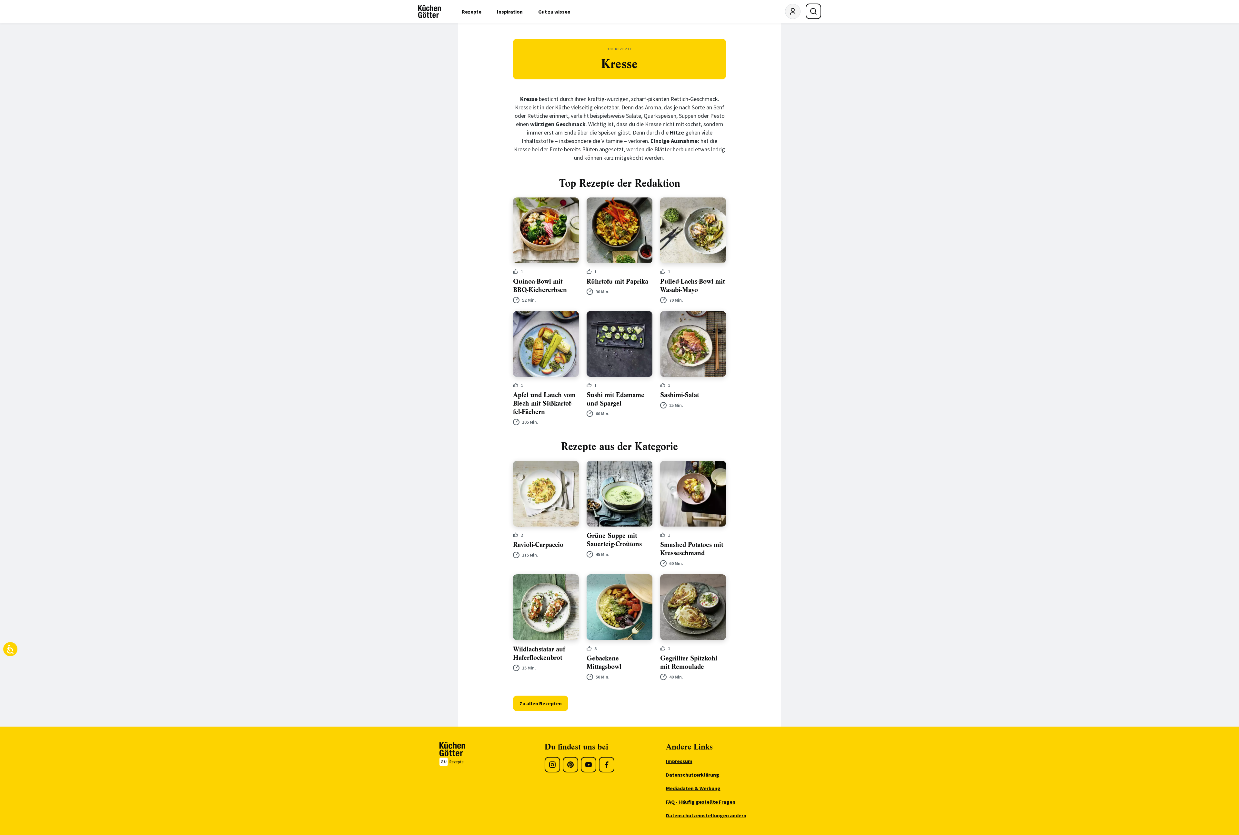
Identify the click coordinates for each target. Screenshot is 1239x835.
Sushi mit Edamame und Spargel (615, 399)
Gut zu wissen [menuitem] (554, 11)
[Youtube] (588, 764)
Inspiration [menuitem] (510, 11)
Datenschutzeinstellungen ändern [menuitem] (706, 815)
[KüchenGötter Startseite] (429, 11)
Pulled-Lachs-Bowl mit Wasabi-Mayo (692, 285)
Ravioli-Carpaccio (538, 544)
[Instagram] (552, 764)
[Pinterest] (570, 764)
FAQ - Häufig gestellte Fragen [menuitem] (700, 802)
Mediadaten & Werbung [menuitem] (693, 788)
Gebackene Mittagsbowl (604, 662)
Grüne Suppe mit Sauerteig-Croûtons (614, 539)
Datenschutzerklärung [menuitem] (692, 774)
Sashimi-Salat (679, 395)
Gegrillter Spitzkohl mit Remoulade (688, 662)
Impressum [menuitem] (679, 761)
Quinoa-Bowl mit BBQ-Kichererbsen (540, 285)
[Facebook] (606, 764)
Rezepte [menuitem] (471, 11)
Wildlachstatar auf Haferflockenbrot (539, 653)
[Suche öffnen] (813, 11)
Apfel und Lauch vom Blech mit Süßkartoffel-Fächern (544, 403)
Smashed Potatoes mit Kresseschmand (691, 549)
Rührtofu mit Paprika (617, 281)
